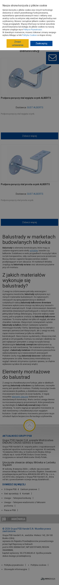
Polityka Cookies (29, 35)
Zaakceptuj (41, 43)
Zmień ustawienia (17, 43)
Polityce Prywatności (32, 29)
